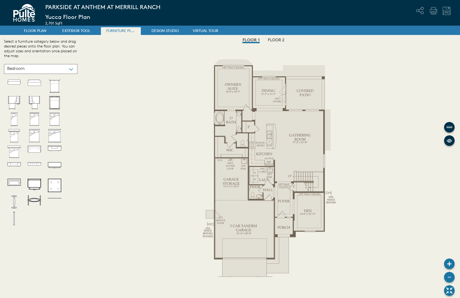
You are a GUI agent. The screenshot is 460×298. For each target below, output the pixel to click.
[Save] (446, 11)
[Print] (433, 11)
